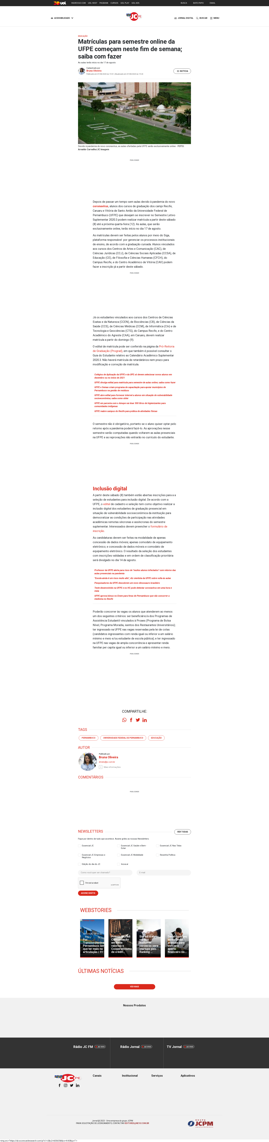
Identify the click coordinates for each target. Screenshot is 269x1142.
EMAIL (212, 3)
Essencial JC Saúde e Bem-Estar (133, 845)
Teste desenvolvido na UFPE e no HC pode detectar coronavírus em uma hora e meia (133, 589)
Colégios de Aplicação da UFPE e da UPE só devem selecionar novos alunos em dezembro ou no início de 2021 (133, 376)
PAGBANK (103, 3)
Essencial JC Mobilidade (132, 855)
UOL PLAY (124, 3)
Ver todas (182, 832)
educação (156, 738)
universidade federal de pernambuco (123, 738)
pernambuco (88, 738)
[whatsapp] (124, 720)
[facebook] (131, 720)
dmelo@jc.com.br (107, 762)
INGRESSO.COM (78, 3)
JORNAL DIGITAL (185, 18)
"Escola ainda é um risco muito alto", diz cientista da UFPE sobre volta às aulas (132, 578)
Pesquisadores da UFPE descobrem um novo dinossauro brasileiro (127, 583)
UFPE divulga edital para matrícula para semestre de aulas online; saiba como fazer (135, 382)
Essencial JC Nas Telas (170, 845)
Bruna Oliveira (93, 70)
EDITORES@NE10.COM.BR (137, 1123)
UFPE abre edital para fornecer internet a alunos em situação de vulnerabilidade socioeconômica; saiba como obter (133, 397)
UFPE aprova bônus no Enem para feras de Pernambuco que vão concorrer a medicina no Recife (132, 597)
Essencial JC (88, 845)
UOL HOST (92, 3)
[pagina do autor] (87, 762)
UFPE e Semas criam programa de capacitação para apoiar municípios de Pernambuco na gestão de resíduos (130, 389)
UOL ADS (135, 3)
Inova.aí (124, 864)
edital (107, 504)
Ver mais (134, 986)
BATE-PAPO (198, 3)
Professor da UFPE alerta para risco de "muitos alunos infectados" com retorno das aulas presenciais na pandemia (135, 572)
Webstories (96, 910)
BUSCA (184, 3)
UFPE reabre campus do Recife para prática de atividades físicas (125, 411)
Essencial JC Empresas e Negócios (93, 855)
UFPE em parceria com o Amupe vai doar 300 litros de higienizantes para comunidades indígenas (130, 405)
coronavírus (100, 206)
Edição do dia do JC (91, 864)
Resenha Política (167, 855)
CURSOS (114, 3)
